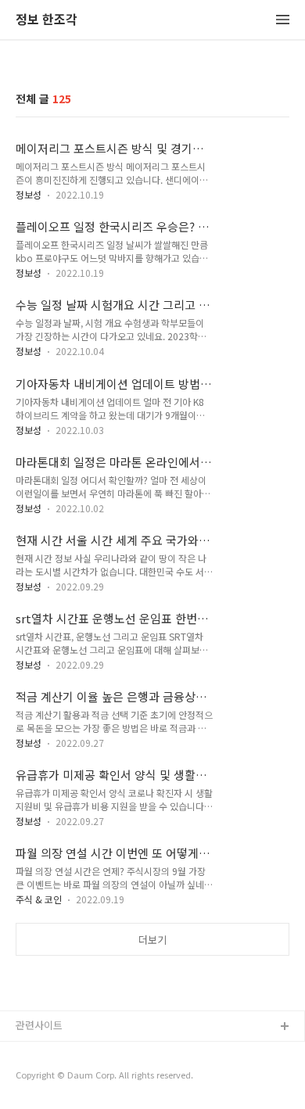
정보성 (28, 194)
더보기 (152, 939)
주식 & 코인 (39, 899)
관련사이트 (39, 1024)
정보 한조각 (46, 20)
